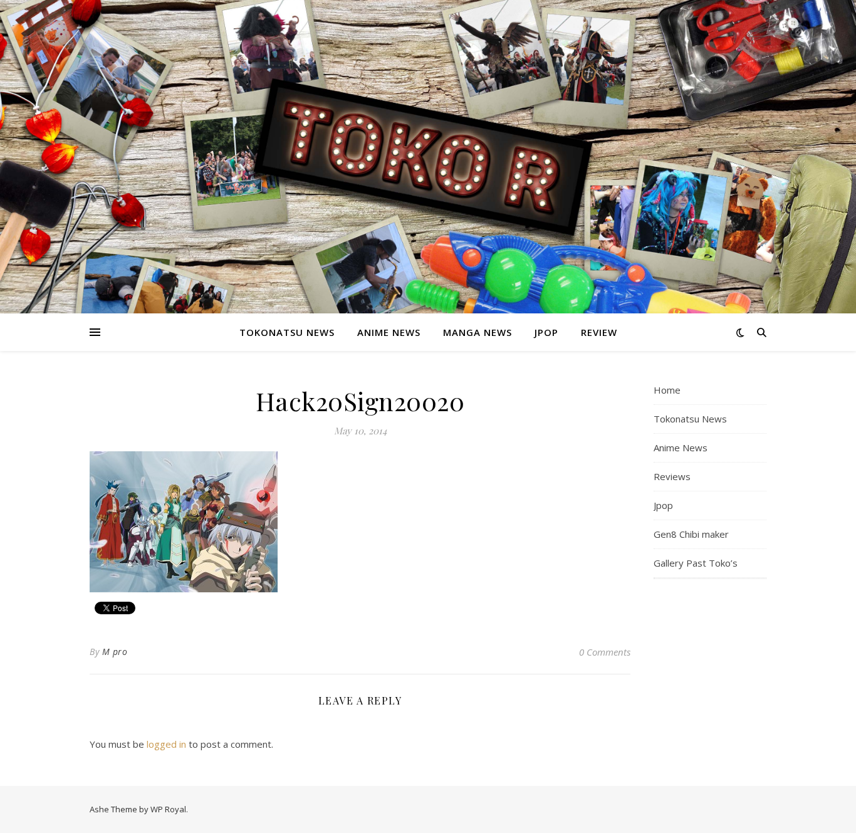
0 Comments (604, 652)
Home (667, 390)
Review (599, 332)
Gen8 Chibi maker (691, 534)
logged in (166, 744)
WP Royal (168, 809)
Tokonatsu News (287, 332)
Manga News (477, 332)
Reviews (672, 476)
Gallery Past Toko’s (696, 563)
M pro (115, 651)
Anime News (388, 332)
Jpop (546, 332)
